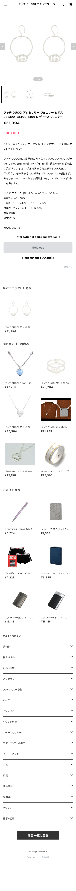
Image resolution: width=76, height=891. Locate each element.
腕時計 (7, 646)
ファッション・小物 (12, 689)
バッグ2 (7, 807)
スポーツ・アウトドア (14, 743)
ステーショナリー (12, 732)
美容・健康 (9, 818)
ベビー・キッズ (11, 754)
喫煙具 (7, 797)
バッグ (6, 700)
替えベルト (9, 657)
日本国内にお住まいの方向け (38, 258)
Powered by (34, 857)
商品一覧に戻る (38, 835)
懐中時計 (8, 786)
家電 (5, 775)
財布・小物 (9, 668)
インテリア (8, 711)
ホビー (6, 764)
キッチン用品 (10, 721)
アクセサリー (10, 678)
